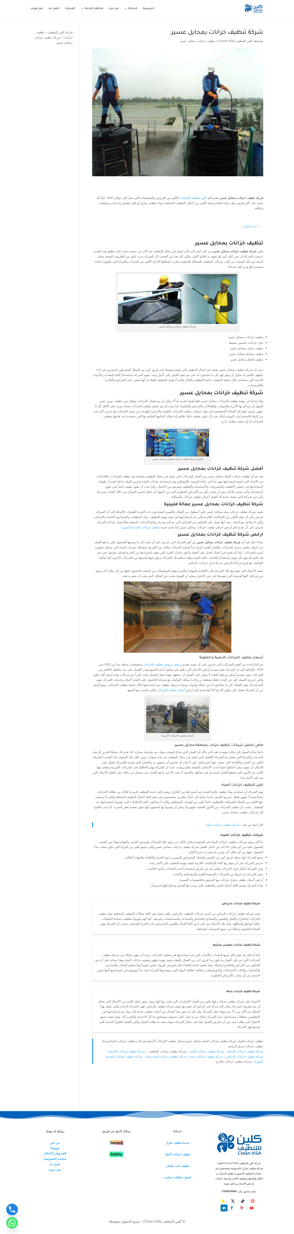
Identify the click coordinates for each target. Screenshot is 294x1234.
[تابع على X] (232, 1201)
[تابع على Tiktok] (242, 1201)
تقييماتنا (55, 1148)
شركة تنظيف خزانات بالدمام (245, 1051)
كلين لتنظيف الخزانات (193, 198)
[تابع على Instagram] (252, 1201)
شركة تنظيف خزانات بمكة (223, 825)
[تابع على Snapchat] (223, 1201)
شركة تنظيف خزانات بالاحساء (126, 1051)
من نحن (113, 8)
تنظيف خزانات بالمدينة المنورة (140, 527)
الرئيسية (148, 8)
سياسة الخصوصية (55, 1159)
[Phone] (12, 1209)
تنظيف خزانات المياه (177, 1154)
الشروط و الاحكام (55, 1153)
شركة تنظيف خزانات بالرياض (244, 1056)
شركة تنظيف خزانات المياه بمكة (166, 1056)
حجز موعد (37, 8)
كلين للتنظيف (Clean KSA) (235, 41)
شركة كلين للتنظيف (60, 32)
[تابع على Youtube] (251, 1208)
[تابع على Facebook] (231, 1208)
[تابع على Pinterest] (241, 1208)
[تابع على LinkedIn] (224, 1208)
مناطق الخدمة (94, 8)
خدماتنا (133, 8)
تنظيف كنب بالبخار (177, 1166)
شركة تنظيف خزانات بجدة (206, 1056)
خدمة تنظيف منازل (178, 1143)
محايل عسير (187, 41)
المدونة (70, 8)
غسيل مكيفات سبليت (177, 1177)
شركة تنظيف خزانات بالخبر (207, 1051)
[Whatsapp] (12, 1223)
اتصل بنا (54, 8)
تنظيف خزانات (206, 41)
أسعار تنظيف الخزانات (171, 690)
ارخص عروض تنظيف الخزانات (162, 664)
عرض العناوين (250, 226)
